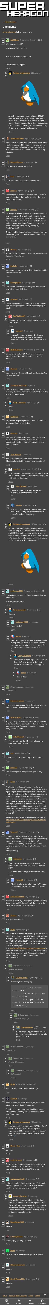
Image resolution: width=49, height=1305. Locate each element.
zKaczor (13, 369)
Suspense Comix (17, 701)
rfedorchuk (17, 859)
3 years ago (24, 40)
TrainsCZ (14, 832)
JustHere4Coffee (17, 138)
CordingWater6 (16, 1236)
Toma (12, 782)
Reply (8, 68)
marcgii (13, 191)
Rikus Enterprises (17, 1265)
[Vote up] (2, 40)
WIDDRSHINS (15, 717)
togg (12, 176)
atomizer (14, 433)
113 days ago (36, 73)
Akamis (13, 915)
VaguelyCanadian (20, 1196)
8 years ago (30, 1279)
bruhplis (13, 266)
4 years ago (22, 191)
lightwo (19, 505)
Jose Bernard (15, 455)
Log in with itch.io (9, 32)
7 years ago (30, 1265)
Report (30, 1296)
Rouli (12, 1251)
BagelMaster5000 (17, 1222)
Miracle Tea (15, 1146)
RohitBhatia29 (18, 737)
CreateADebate (21, 978)
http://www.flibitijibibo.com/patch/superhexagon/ (28, 948)
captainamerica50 (17, 1179)
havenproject (15, 283)
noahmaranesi (16, 1160)
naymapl (13, 299)
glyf (11, 753)
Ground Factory (16, 162)
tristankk (13, 768)
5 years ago (29, 687)
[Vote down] (2, 43)
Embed (37, 1296)
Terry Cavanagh (19, 402)
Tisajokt (13, 1099)
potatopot (14, 417)
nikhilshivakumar (17, 897)
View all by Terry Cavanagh (18, 1296)
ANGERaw (14, 40)
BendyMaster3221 (17, 1279)
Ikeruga (13, 249)
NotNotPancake (16, 350)
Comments (42, 1303)
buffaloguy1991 (16, 591)
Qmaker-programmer (21, 73)
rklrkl (12, 930)
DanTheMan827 (19, 316)
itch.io (5, 1296)
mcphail (13, 210)
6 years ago (19, 753)
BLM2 (12, 1084)
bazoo (18, 636)
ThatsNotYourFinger (18, 385)
